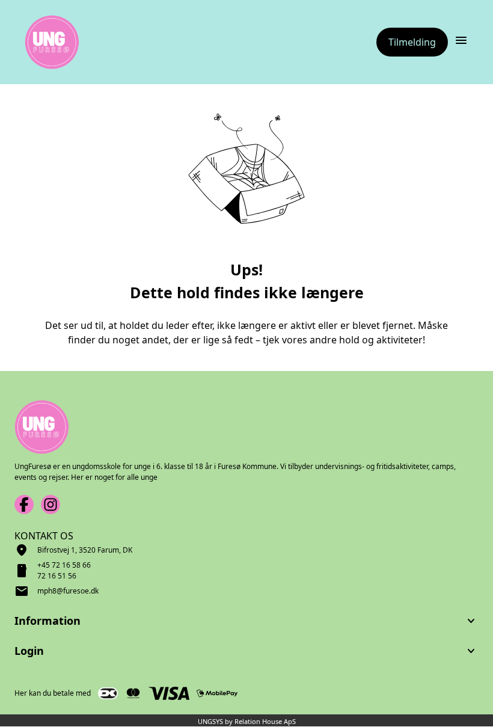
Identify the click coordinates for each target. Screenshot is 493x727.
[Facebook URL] (24, 504)
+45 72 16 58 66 (64, 565)
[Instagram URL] (50, 504)
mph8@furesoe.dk (68, 591)
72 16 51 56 (56, 576)
